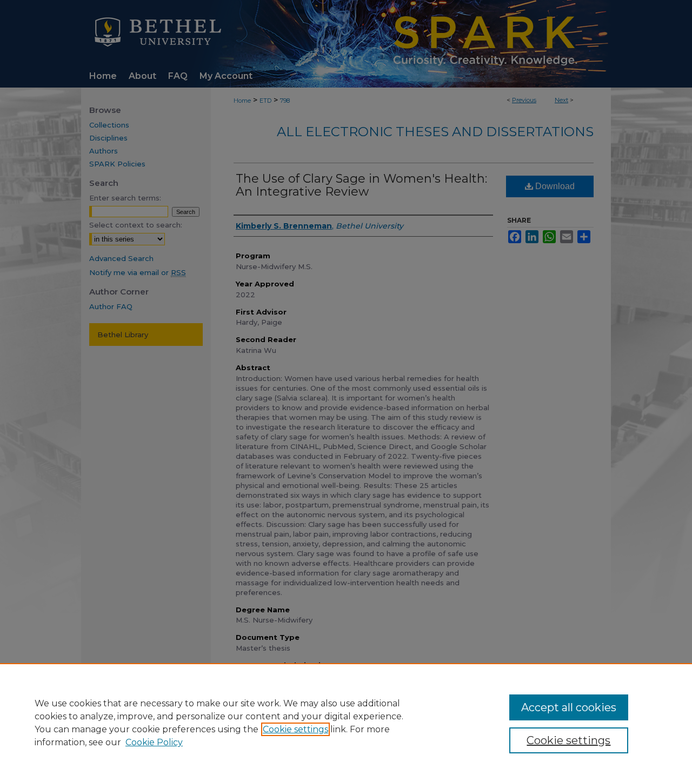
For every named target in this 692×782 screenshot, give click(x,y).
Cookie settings (295, 729)
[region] (346, 722)
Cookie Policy (154, 742)
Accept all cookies (568, 707)
